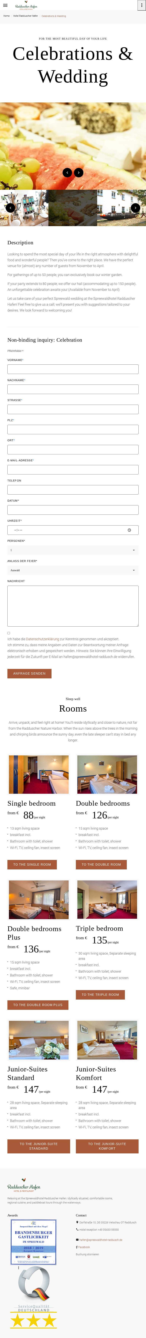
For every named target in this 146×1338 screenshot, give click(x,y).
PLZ (10, 420)
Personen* (16, 540)
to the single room (32, 864)
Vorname (15, 360)
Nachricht (16, 581)
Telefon (14, 480)
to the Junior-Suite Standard (39, 1146)
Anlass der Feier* (22, 560)
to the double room (101, 864)
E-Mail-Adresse (20, 460)
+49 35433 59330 (108, 1229)
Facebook (84, 1247)
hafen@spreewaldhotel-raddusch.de (100, 1239)
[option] (73, 146)
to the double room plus (38, 1005)
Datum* (13, 500)
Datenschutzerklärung (42, 639)
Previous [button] (67, 172)
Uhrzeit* (14, 520)
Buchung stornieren (87, 1254)
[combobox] (73, 550)
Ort (11, 440)
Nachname (16, 380)
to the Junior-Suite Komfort (107, 1146)
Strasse (14, 400)
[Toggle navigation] (5, 5)
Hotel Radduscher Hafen (25, 16)
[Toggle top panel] (141, 5)
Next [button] (78, 172)
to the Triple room (100, 994)
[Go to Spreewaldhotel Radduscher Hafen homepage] (23, 1185)
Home (6, 16)
